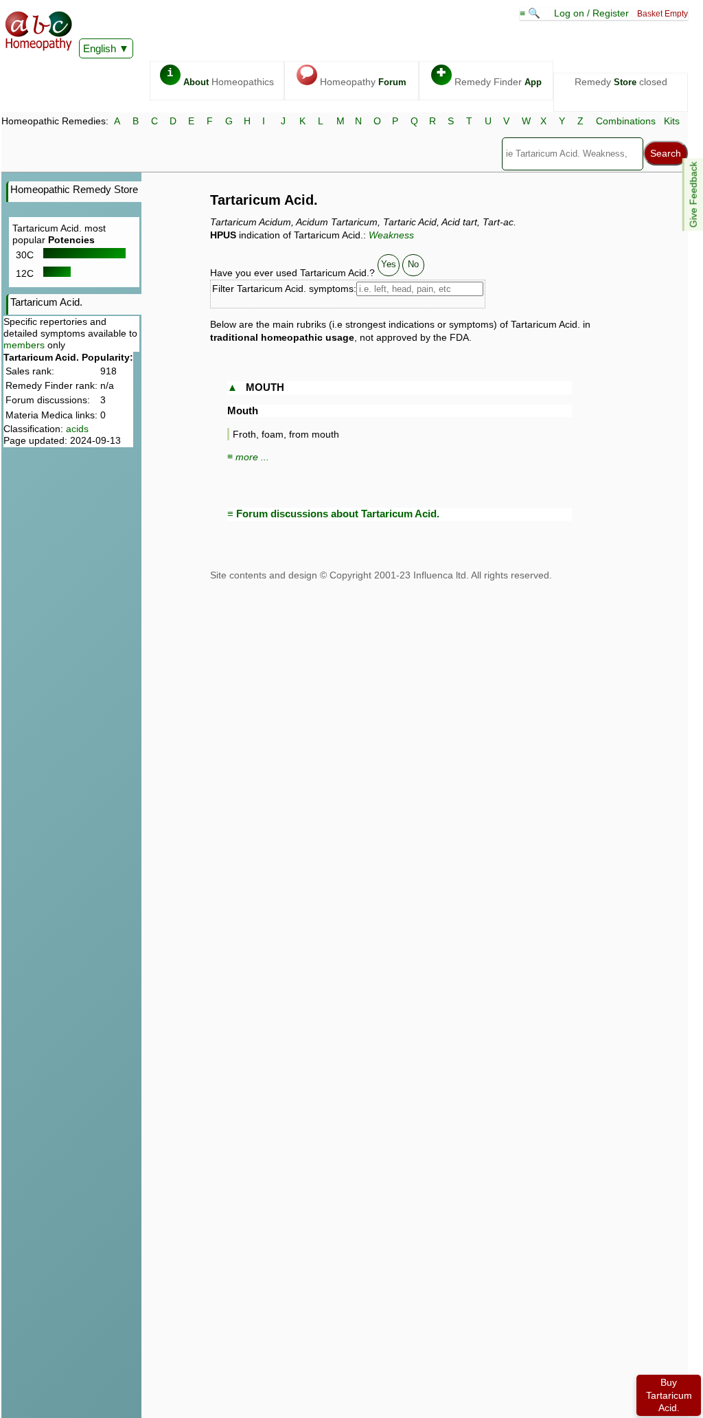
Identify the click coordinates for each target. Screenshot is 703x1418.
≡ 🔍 (531, 13)
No (413, 264)
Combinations (626, 120)
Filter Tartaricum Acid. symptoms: (284, 288)
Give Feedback (693, 194)
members (24, 344)
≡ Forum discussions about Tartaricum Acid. (333, 513)
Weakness (391, 234)
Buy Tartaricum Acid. (669, 1395)
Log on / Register (591, 13)
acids (77, 428)
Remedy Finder (489, 77)
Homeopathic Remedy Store (74, 189)
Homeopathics (220, 77)
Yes (388, 264)
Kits (672, 120)
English (99, 48)
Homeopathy (353, 77)
